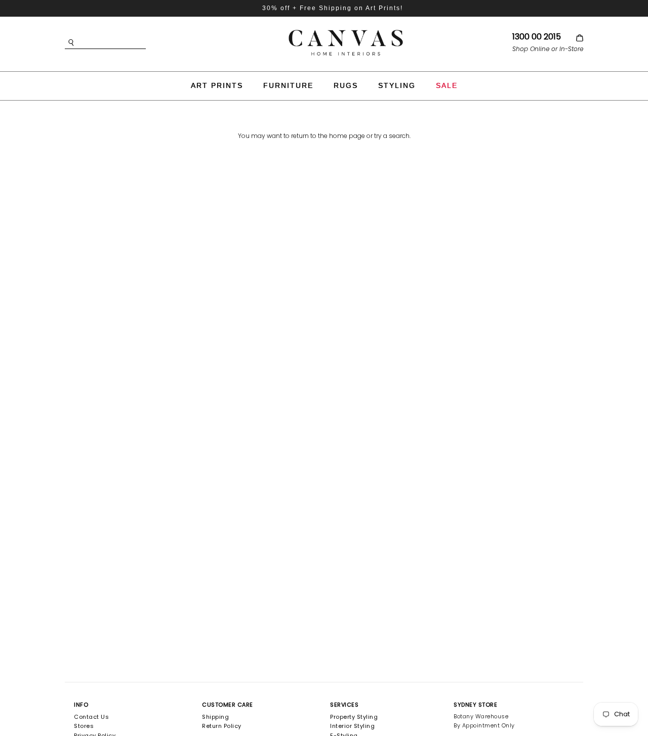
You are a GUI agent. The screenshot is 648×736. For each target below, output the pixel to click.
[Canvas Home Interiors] (345, 31)
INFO (81, 705)
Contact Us (91, 717)
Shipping (215, 717)
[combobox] (120, 43)
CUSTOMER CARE (227, 705)
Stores (84, 726)
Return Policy (221, 726)
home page (347, 135)
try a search (392, 135)
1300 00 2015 (536, 36)
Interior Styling (352, 726)
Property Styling (354, 717)
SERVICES (344, 705)
